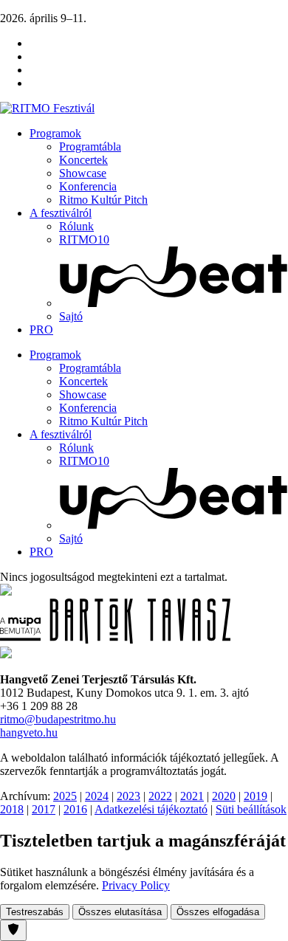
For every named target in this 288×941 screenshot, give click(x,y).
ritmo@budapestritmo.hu (58, 719)
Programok (55, 133)
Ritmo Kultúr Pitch (103, 199)
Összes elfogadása (217, 911)
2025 (65, 796)
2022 (160, 796)
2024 (97, 796)
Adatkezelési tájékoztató (151, 809)
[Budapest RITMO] (6, 654)
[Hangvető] (6, 591)
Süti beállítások (251, 809)
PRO (41, 329)
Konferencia (88, 186)
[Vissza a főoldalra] (47, 108)
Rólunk (76, 226)
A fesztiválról (61, 213)
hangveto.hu (29, 732)
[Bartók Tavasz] (115, 639)
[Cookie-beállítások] (13, 930)
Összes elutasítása (120, 911)
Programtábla (90, 146)
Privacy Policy (136, 885)
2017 (43, 809)
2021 (192, 796)
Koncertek (83, 160)
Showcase (82, 173)
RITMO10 (84, 239)
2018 (12, 809)
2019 (255, 796)
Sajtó (71, 316)
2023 (128, 796)
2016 (75, 809)
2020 (224, 796)
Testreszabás (35, 911)
